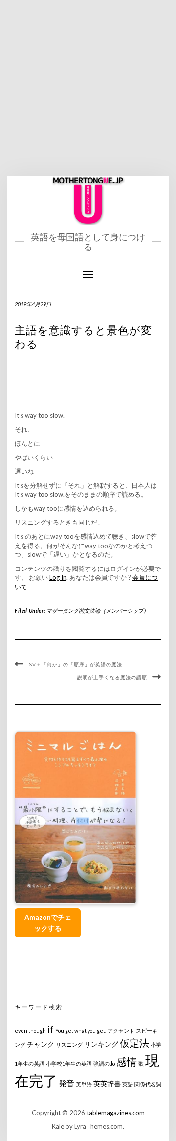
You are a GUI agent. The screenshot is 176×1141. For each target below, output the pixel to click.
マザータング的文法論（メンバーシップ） (97, 610)
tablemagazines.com (116, 1113)
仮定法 (134, 1043)
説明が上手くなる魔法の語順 (112, 677)
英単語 (84, 1084)
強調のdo (104, 1063)
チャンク (40, 1044)
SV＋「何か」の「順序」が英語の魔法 (75, 665)
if (50, 1029)
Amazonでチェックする (47, 922)
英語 (127, 1084)
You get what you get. (80, 1030)
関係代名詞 (147, 1084)
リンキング (101, 1044)
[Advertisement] (88, 88)
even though (30, 1030)
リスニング (69, 1044)
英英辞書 (107, 1083)
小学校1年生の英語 (69, 1063)
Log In (57, 577)
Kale (58, 1126)
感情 (126, 1061)
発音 (66, 1083)
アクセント (121, 1030)
